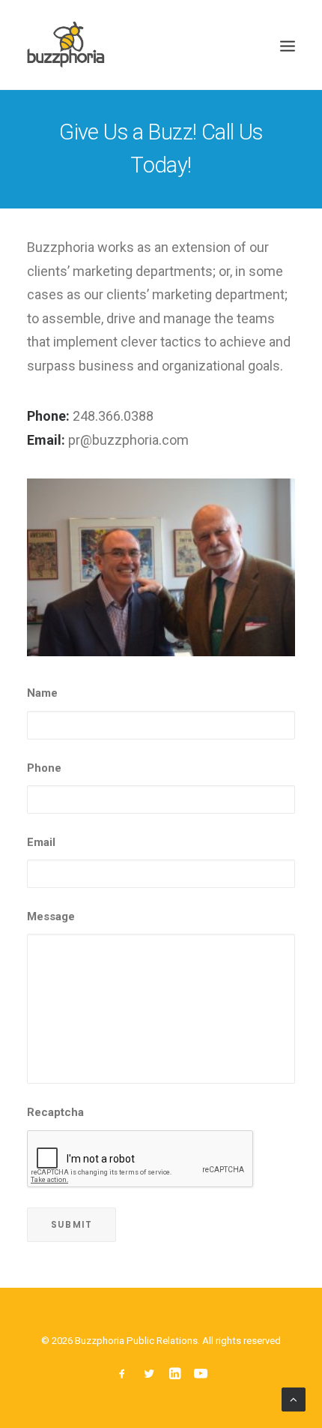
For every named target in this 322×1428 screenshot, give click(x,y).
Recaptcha (55, 1112)
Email (41, 842)
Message (51, 916)
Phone (44, 768)
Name (42, 693)
